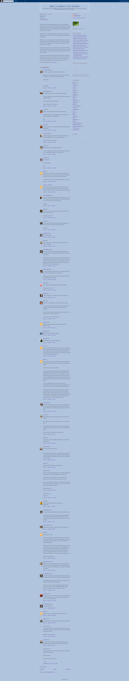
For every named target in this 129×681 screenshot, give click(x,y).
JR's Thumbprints (46, 249)
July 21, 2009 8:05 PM (49, 608)
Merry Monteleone (47, 195)
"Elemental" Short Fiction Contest (79, 35)
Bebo (44, 209)
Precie (44, 221)
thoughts (74, 94)
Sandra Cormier (46, 269)
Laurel (44, 109)
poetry (74, 82)
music (74, 112)
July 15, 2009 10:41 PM (49, 356)
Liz (44, 345)
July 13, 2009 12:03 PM (49, 142)
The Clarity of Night (64, 6)
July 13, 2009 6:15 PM (49, 246)
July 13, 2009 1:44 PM (49, 192)
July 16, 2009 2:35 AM (49, 399)
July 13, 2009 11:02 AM (49, 106)
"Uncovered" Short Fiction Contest (80, 36)
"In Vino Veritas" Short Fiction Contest (80, 40)
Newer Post (42, 669)
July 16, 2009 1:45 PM (49, 434)
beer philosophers (76, 106)
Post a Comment (43, 667)
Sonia (44, 463)
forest (74, 97)
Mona (44, 300)
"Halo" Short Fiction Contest (78, 48)
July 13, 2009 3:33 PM (49, 217)
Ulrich (74, 117)
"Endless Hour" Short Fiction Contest (80, 50)
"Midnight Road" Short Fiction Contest (81, 57)
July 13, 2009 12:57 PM (49, 181)
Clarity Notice (75, 128)
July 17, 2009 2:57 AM (49, 467)
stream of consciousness (77, 126)
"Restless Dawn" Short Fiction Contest (80, 47)
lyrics (74, 89)
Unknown (45, 322)
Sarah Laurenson (46, 525)
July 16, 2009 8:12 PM (49, 460)
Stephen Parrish (46, 510)
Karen (44, 240)
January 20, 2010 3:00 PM (50, 663)
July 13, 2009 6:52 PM (49, 266)
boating (74, 107)
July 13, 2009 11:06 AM (49, 121)
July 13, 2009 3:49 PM (49, 229)
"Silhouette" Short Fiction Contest (80, 38)
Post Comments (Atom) (50, 672)
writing (74, 102)
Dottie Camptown (46, 561)
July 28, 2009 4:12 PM (49, 645)
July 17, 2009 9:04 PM (49, 558)
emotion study (76, 129)
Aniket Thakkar (46, 91)
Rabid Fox (45, 593)
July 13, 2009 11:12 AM (49, 130)
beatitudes (75, 116)
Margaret (45, 331)
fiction (74, 83)
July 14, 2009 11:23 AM (49, 290)
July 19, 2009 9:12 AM (49, 570)
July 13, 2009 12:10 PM (49, 154)
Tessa (44, 124)
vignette (74, 85)
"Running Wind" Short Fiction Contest (80, 43)
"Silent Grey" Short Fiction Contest (80, 52)
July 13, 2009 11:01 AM (49, 88)
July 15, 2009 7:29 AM (49, 327)
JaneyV (44, 414)
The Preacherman (46, 70)
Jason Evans (77, 15)
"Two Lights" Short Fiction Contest (80, 58)
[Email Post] (58, 62)
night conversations (77, 123)
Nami (74, 121)
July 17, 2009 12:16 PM (49, 490)
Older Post (68, 669)
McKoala (45, 618)
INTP (74, 114)
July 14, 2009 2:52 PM (49, 318)
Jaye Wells (45, 639)
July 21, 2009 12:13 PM (49, 600)
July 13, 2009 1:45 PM (49, 205)
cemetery (74, 95)
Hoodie (44, 283)
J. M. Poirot (45, 402)
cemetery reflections (77, 124)
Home (55, 669)
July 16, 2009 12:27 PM (49, 411)
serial (74, 87)
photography (75, 119)
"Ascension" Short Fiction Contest (80, 42)
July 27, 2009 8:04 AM (49, 636)
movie (74, 111)
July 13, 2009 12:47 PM (49, 168)
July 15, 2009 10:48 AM (49, 335)
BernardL (45, 338)
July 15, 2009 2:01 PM (49, 342)
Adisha (44, 145)
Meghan (45, 293)
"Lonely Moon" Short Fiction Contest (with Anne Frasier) (80, 54)
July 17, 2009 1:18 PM (49, 506)
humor (74, 104)
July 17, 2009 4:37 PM (49, 521)
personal (74, 90)
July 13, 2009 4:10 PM (49, 237)
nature (74, 99)
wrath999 (45, 157)
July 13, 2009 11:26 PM (49, 279)
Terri (44, 501)
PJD (44, 171)
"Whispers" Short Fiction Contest (79, 45)
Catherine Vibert (46, 185)
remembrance (75, 100)
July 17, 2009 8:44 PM (49, 529)
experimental (75, 109)
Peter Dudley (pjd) (45, 19)
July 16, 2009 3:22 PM (49, 443)
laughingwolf (46, 233)
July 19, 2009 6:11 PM (49, 590)
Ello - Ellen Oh (46, 133)
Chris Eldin (45, 446)
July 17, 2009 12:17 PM (49, 497)
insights (74, 92)
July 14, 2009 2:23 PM (49, 297)
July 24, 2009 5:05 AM (49, 622)
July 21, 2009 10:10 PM (49, 615)
